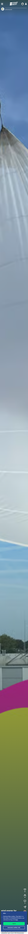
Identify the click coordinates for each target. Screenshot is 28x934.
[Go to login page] (26, 4)
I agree (14, 923)
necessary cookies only (14, 927)
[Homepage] (14, 3)
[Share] (25, 907)
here (17, 920)
